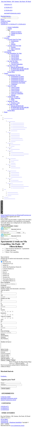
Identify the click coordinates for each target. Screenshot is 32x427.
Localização (4, 260)
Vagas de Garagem (6, 316)
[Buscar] (1, 18)
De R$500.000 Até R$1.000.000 (20, 69)
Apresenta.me (4, 421)
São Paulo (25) (7, 262)
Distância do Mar (5, 298)
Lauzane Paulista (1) (8, 268)
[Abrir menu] (1, 115)
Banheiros (3, 313)
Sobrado (13, 44)
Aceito (16, 226)
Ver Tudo (18, 39)
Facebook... (4, 376)
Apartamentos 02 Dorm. (17, 78)
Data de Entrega (5, 331)
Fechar (13, 360)
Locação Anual (12, 39)
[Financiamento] (5, 351)
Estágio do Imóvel (5, 287)
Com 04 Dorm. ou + (16, 59)
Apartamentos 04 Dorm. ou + (19, 81)
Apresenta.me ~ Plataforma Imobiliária (11, 422)
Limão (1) (5, 270)
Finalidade (3, 285)
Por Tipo (10, 61)
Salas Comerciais (15, 48)
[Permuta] (5, 352)
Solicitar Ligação (5, 388)
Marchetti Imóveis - (6, 16)
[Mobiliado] (4, 337)
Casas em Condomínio (17, 93)
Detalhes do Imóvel (6, 342)
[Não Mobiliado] (4, 339)
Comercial (10, 96)
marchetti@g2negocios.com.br (12, 13)
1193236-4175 (8, 4)
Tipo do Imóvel (5, 257)
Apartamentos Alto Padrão (18, 82)
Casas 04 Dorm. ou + (16, 92)
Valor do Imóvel (5, 290)
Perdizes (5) (6, 274)
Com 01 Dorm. (15, 55)
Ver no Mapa (4, 419)
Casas (12, 42)
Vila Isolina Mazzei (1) (9, 279)
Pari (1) (5, 272)
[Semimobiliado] (4, 336)
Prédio (12, 99)
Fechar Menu (11, 50)
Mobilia (3, 334)
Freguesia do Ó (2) (8, 263)
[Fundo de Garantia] (5, 353)
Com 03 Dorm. (15, 58)
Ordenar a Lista (5, 357)
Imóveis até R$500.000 (17, 67)
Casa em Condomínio (17, 64)
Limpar (8, 360)
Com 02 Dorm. (15, 56)
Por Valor (10, 104)
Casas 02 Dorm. (15, 89)
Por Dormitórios (12, 53)
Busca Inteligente (5, 282)
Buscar (3, 360)
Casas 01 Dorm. (15, 87)
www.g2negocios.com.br (17, 425)
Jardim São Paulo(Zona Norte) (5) (12, 267)
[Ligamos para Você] (2, 213)
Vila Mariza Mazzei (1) (9, 280)
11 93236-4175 (8, 7)
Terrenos (13, 47)
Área (2, 319)
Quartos (3, 310)
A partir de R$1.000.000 (17, 70)
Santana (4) (6, 275)
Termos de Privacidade (7, 226)
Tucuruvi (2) (6, 277)
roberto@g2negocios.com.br (8, 400)
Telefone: (3, 384)
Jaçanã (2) (5, 265)
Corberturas (14, 84)
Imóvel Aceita (4, 349)
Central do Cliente (5, 396)
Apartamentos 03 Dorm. (17, 79)
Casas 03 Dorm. (15, 90)
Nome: (2, 383)
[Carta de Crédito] (5, 355)
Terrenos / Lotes (15, 103)
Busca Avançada (13, 362)
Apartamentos (14, 41)
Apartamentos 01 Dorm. (17, 76)
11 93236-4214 (8, 10)
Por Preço (10, 65)
